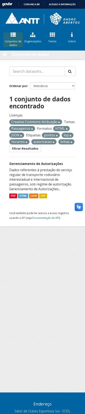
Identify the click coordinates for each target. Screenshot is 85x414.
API (23, 218)
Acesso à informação (62, 4)
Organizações (32, 41)
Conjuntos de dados (13, 43)
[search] (70, 71)
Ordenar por (18, 86)
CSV (43, 196)
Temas (52, 41)
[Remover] (59, 122)
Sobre (72, 41)
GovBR (7, 4)
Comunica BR (32, 4)
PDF (13, 196)
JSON (34, 196)
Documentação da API (45, 218)
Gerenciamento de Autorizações (36, 163)
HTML (23, 196)
